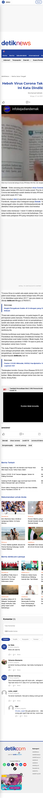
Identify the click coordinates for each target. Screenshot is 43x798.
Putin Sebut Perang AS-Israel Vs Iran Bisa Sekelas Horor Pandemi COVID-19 (19, 488)
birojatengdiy (7, 445)
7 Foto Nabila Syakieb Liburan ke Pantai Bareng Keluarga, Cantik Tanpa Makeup (13, 547)
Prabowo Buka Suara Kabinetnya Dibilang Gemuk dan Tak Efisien (29, 577)
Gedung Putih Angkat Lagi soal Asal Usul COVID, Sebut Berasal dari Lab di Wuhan (18, 482)
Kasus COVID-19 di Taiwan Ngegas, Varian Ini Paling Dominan (17, 475)
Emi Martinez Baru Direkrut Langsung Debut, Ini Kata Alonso (11, 521)
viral (15, 199)
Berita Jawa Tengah (19, 76)
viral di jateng (20, 445)
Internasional (34, 55)
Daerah (26, 60)
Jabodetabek (21, 55)
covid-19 (25, 440)
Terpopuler (16, 60)
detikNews (5, 76)
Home (5, 55)
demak (5, 440)
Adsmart (6, 60)
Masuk (39, 2)
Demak (38, 201)
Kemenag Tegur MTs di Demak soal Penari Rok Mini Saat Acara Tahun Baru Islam (18, 468)
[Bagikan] (39, 434)
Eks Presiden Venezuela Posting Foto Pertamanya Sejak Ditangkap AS (28, 602)
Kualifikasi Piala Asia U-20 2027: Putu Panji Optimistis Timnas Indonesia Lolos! (9, 578)
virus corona (15, 440)
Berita (11, 55)
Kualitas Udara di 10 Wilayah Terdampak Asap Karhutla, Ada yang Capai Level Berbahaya (8, 603)
